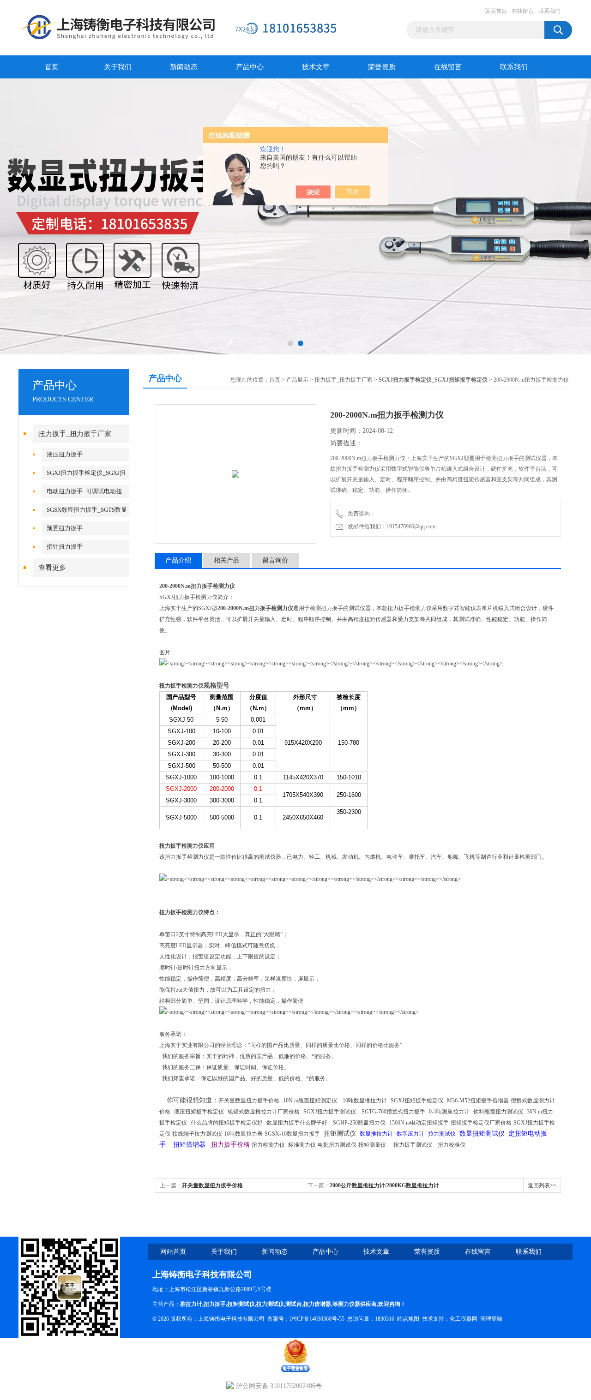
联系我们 (549, 11)
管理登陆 (491, 1319)
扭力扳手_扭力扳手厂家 (74, 433)
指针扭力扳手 (65, 546)
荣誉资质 (382, 67)
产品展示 (297, 380)
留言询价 (275, 560)
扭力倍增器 (317, 1304)
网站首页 (173, 1251)
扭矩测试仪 (241, 1304)
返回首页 (496, 11)
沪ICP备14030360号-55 (316, 1319)
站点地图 (408, 1319)
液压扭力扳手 (65, 454)
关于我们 (118, 67)
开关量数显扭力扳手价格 (212, 1185)
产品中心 (250, 67)
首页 (52, 67)
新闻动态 (184, 67)
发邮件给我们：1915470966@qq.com (390, 526)
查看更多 (52, 567)
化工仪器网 (463, 1319)
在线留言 (523, 11)
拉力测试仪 (270, 1304)
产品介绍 (178, 560)
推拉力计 (191, 1304)
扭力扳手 (215, 1304)
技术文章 (316, 67)
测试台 (293, 1304)
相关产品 (227, 560)
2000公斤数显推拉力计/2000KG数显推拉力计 (384, 1185)
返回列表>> (542, 1185)
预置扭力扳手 (65, 528)
